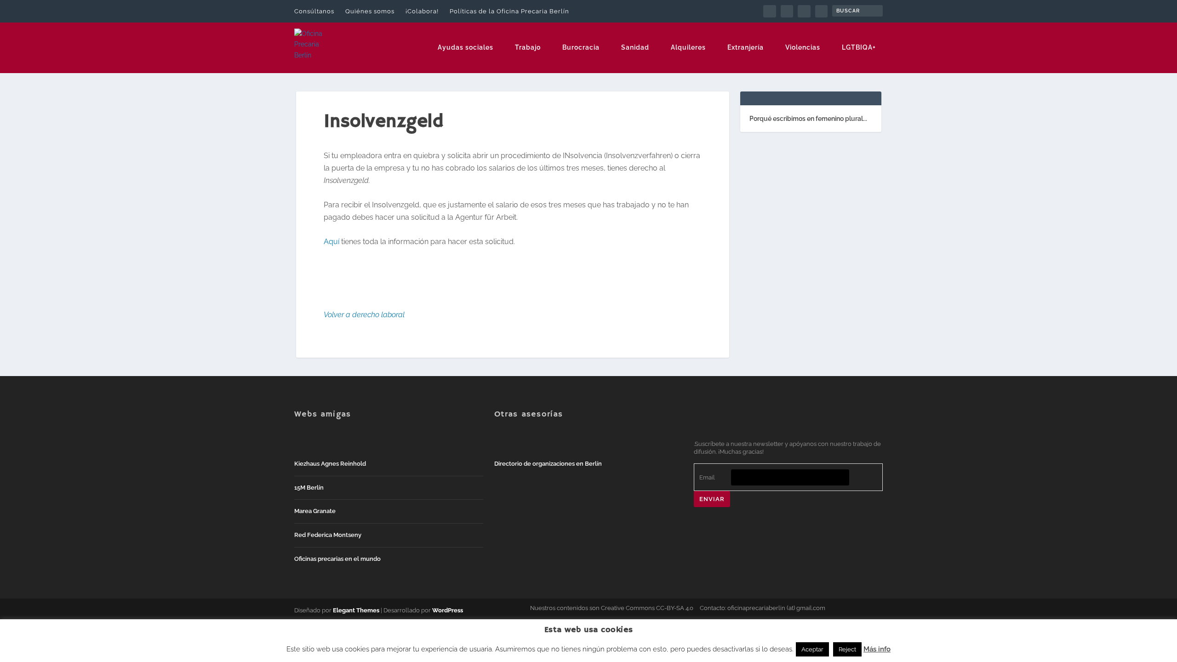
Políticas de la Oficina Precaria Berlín (509, 11)
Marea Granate (315, 511)
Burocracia (581, 47)
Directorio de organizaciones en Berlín (548, 463)
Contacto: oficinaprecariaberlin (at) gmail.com (762, 608)
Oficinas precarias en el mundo (337, 558)
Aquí (331, 241)
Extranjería (745, 47)
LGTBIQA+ (859, 47)
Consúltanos (314, 11)
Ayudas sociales (465, 47)
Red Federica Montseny (327, 534)
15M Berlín (309, 487)
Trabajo (528, 47)
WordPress (447, 610)
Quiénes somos (369, 11)
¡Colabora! (422, 11)
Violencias (802, 47)
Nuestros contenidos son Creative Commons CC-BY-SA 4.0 (611, 608)
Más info (877, 649)
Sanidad (635, 47)
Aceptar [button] (812, 649)
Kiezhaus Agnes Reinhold (330, 463)
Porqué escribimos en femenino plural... (808, 118)
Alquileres (688, 47)
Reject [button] (847, 649)
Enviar (712, 499)
